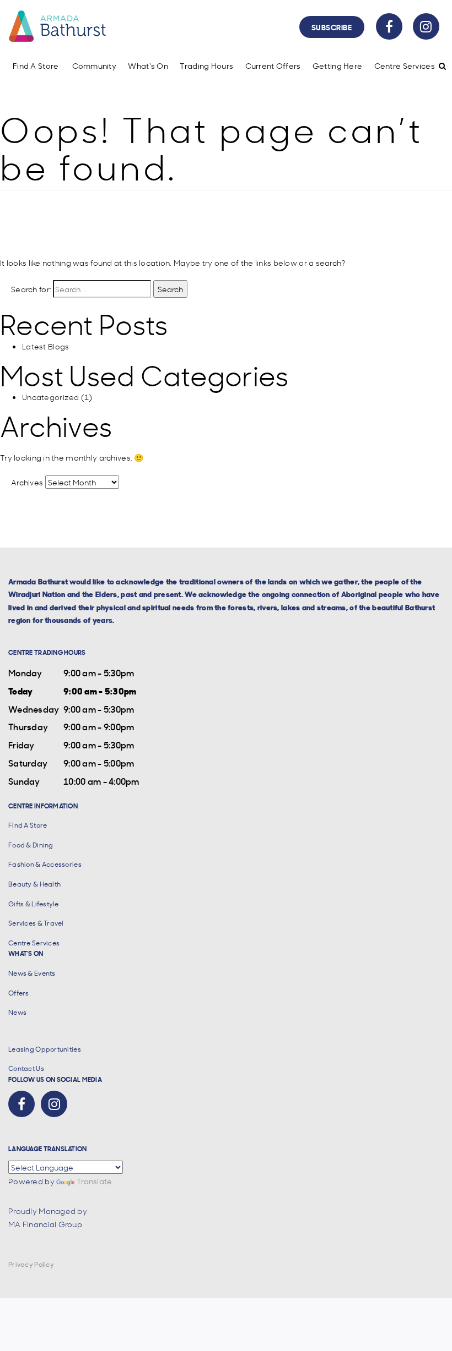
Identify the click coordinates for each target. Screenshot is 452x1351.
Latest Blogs (45, 346)
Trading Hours (206, 66)
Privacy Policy (31, 1264)
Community (94, 66)
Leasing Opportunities (44, 1049)
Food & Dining (30, 845)
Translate (94, 1180)
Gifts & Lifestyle (33, 904)
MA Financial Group (45, 1223)
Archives (27, 482)
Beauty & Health (34, 884)
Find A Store (35, 66)
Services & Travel (36, 923)
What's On (148, 66)
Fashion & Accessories (45, 864)
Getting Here (337, 66)
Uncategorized (50, 396)
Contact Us (26, 1068)
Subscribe (331, 26)
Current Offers (273, 66)
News (17, 1012)
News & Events (32, 973)
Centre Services (404, 66)
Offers (18, 993)
